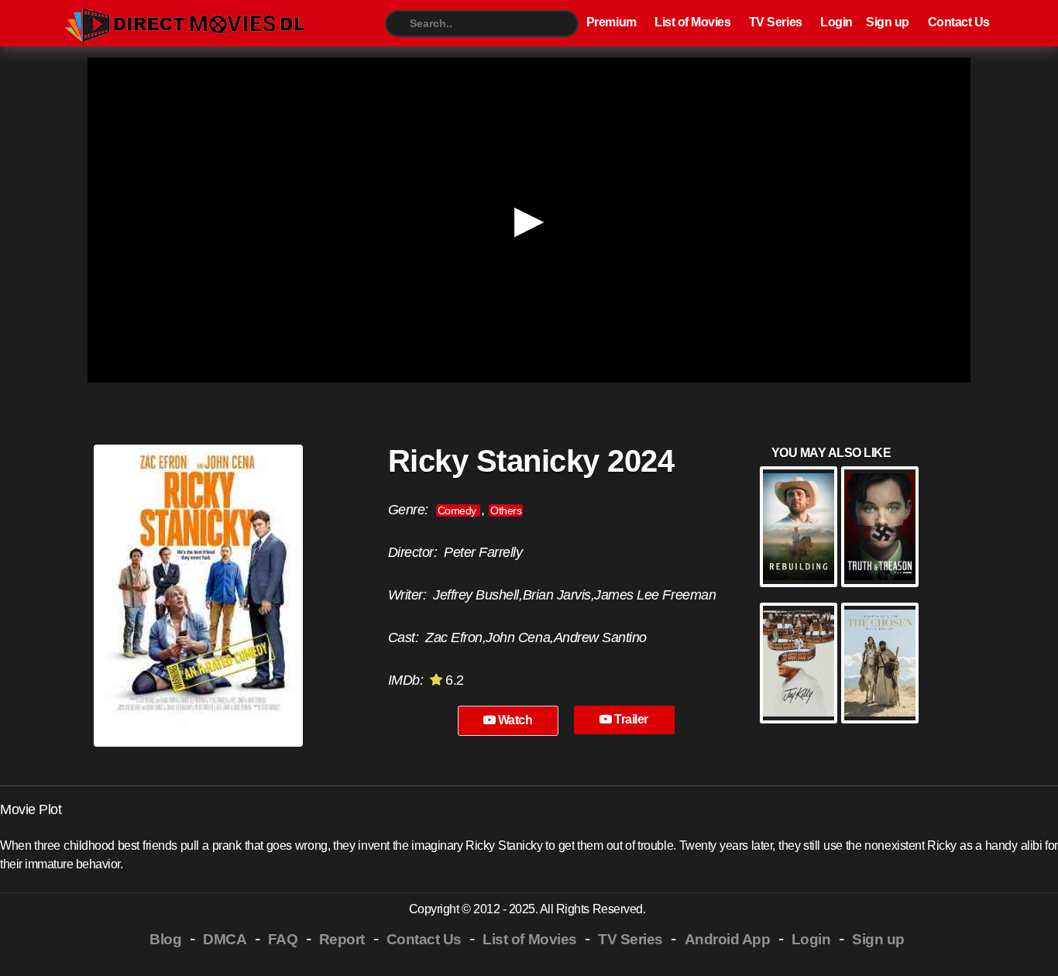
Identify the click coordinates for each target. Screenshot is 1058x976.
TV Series (775, 22)
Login (836, 22)
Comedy (458, 510)
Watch (513, 720)
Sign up (887, 22)
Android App (728, 939)
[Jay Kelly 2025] (798, 663)
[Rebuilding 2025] (798, 526)
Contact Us (959, 22)
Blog (165, 939)
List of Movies (692, 22)
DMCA (224, 939)
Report (342, 939)
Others (505, 510)
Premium (611, 22)
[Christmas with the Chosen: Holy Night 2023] (880, 663)
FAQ (283, 939)
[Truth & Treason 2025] (880, 526)
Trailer (630, 719)
